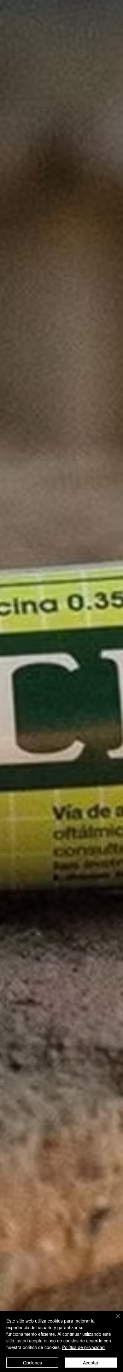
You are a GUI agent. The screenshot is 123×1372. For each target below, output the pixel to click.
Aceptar (90, 1362)
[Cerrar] (114, 1320)
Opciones (32, 1362)
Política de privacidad (83, 1347)
